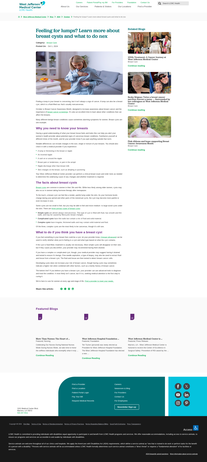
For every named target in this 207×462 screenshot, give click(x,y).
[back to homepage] (19, 17)
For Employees (121, 401)
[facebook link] (178, 386)
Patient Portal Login (80, 393)
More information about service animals (184, 454)
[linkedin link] (186, 394)
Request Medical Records (83, 401)
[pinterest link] (186, 403)
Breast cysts (41, 187)
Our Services (82, 6)
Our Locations (124, 6)
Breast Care (52, 43)
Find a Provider (145, 6)
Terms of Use (36, 424)
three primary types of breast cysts (66, 209)
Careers (79, 3)
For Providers (117, 3)
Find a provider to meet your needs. (99, 281)
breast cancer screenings (57, 112)
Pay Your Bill (77, 397)
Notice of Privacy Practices (74, 424)
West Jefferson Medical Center (34, 17)
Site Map (26, 424)
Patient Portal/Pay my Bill (97, 3)
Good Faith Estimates (117, 424)
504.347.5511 (22, 413)
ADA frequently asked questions (157, 454)
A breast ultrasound (108, 237)
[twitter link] (186, 386)
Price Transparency (134, 424)
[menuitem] (65, 7)
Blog (51, 17)
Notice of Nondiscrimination (53, 424)
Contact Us (145, 3)
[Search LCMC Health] (159, 3)
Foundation (131, 3)
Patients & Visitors (103, 6)
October (67, 17)
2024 (58, 17)
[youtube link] (178, 394)
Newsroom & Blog (122, 388)
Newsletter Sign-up (126, 407)
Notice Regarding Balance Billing (97, 424)
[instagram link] (178, 403)
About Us (65, 6)
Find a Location (78, 388)
